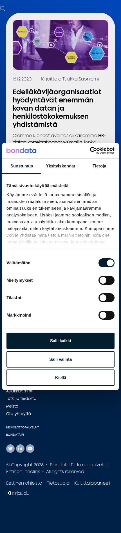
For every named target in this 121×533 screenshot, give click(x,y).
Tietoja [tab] (99, 166)
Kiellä (60, 377)
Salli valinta (60, 359)
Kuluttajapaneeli (92, 483)
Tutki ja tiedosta (21, 398)
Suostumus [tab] (21, 166)
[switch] (106, 280)
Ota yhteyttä (18, 413)
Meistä (12, 406)
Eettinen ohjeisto (24, 483)
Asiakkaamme (19, 390)
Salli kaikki (60, 340)
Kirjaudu (20, 493)
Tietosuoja (58, 483)
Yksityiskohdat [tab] (60, 166)
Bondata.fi (15, 434)
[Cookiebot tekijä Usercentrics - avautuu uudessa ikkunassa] (90, 150)
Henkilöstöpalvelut (22, 427)
